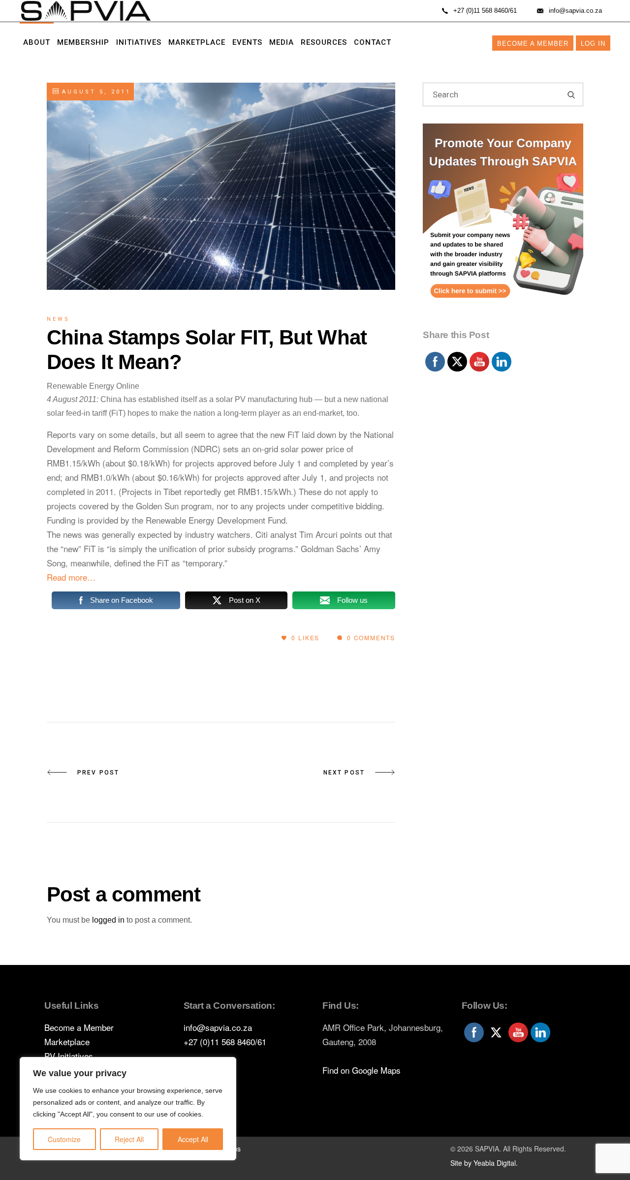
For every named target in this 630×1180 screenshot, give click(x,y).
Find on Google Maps (361, 1070)
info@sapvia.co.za (218, 1027)
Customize (64, 1139)
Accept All (193, 1139)
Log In (593, 43)
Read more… (71, 577)
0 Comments (370, 637)
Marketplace (67, 1041)
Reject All (129, 1139)
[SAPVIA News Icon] (503, 224)
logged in (108, 920)
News (58, 319)
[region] (128, 1108)
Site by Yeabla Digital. (484, 1163)
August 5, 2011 (94, 92)
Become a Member (532, 43)
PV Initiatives (68, 1056)
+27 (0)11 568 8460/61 (225, 1041)
